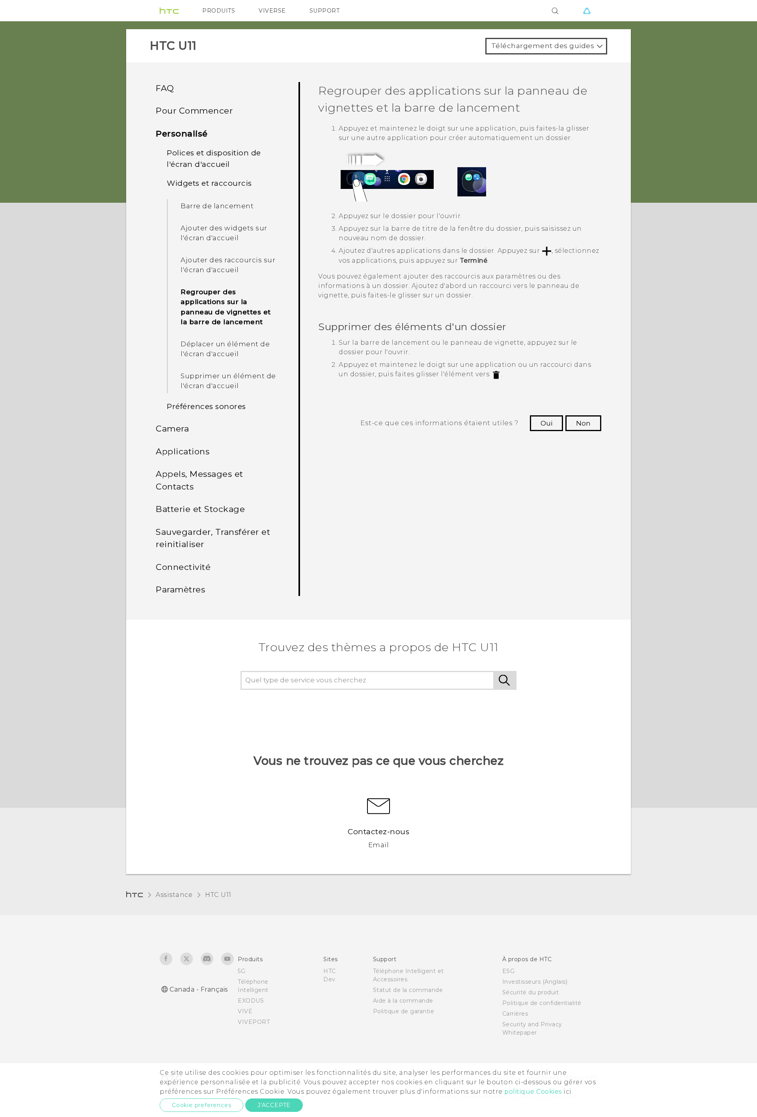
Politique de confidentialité (542, 1003)
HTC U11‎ (218, 894)
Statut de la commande (408, 990)
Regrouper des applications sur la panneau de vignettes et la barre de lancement (226, 307)
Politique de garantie (403, 1011)
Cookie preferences (201, 1105)
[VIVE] (586, 10)
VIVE (245, 1011)
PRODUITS (218, 10)
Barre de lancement (217, 206)
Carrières (515, 1013)
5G (241, 971)
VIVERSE (272, 10)
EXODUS (251, 1000)
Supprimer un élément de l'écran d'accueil (228, 381)
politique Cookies (533, 1091)
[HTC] (169, 10)
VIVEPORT (254, 1021)
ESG (508, 971)
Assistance (174, 894)
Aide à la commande (403, 1000)
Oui (546, 423)
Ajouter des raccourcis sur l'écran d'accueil (228, 265)
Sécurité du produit (530, 992)
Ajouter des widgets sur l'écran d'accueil (224, 233)
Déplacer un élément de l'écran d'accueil (225, 349)
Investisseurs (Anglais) (535, 981)
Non (583, 423)
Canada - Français (199, 989)
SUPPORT (325, 10)
